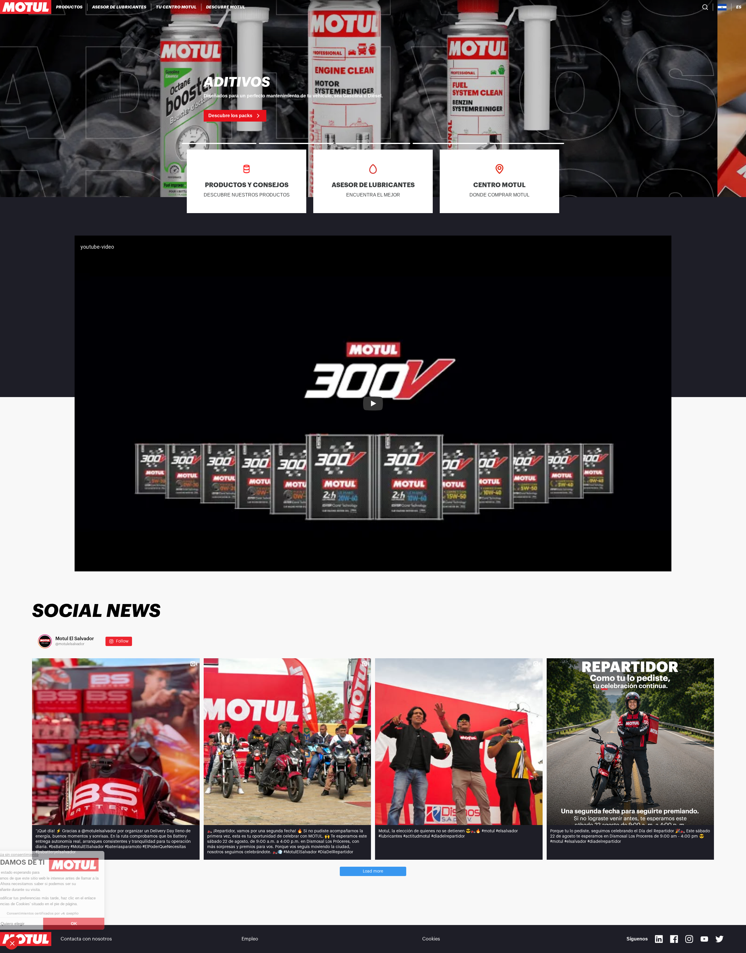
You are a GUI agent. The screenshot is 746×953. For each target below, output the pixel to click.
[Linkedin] (659, 939)
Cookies (431, 939)
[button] (12, 943)
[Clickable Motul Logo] (25, 7)
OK (98, 923)
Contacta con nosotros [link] (86, 939)
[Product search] (705, 7)
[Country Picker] (722, 7)
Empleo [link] (250, 939)
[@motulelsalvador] (45, 641)
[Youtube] (704, 939)
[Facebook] (674, 939)
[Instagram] (689, 939)
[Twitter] (719, 939)
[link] (373, 98)
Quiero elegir (36, 923)
